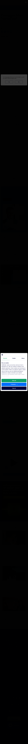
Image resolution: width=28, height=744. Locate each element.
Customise (13, 384)
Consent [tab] (5, 358)
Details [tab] (14, 358)
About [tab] (23, 358)
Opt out (14, 388)
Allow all (14, 380)
